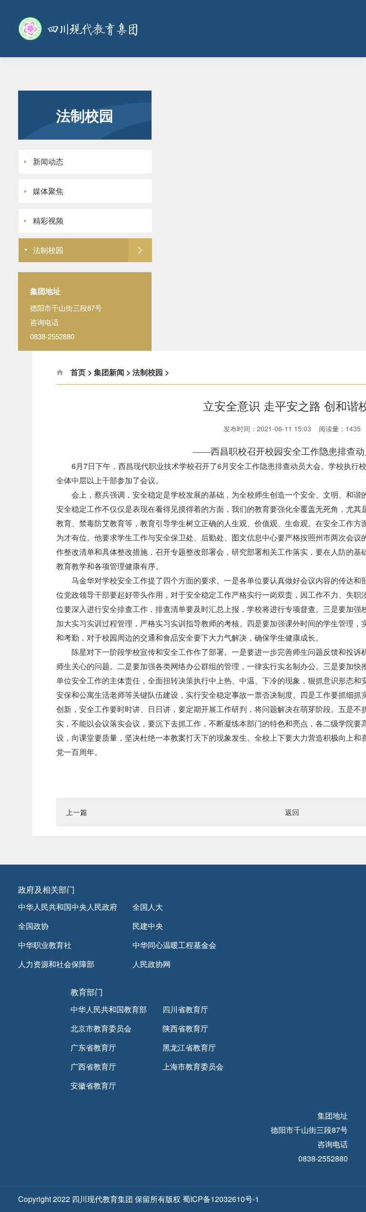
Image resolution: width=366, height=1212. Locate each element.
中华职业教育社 (44, 944)
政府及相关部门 (46, 889)
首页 (78, 372)
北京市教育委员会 (101, 1028)
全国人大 (147, 906)
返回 (292, 812)
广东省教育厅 (93, 1047)
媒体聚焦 (48, 190)
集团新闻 (109, 372)
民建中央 (147, 925)
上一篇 (76, 812)
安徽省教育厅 (93, 1085)
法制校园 (48, 249)
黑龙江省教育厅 (189, 1047)
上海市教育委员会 (193, 1066)
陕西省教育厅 (185, 1028)
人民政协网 (151, 963)
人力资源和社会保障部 (56, 963)
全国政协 (33, 925)
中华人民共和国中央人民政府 (67, 906)
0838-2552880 (323, 1158)
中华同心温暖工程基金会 (174, 944)
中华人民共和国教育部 (109, 1009)
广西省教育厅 (93, 1066)
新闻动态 (48, 161)
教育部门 (87, 992)
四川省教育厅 (185, 1009)
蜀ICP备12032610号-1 (221, 1198)
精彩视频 (48, 220)
